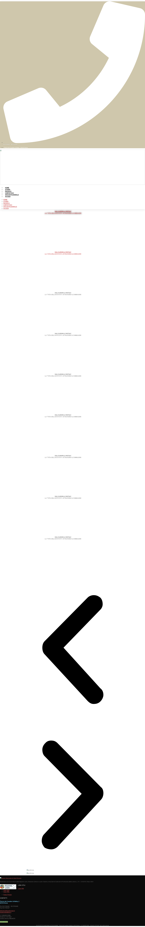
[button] (72, 649)
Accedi (7, 196)
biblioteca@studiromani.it (7, 911)
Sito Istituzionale (12, 195)
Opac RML (6, 892)
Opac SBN (6, 890)
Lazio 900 (21, 888)
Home (7, 187)
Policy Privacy (7, 895)
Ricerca (8, 191)
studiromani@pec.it (5, 912)
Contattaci (9, 193)
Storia (7, 189)
